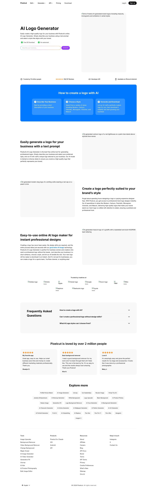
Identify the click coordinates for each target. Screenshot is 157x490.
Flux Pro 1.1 (98, 413)
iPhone (128, 79)
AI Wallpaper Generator (80, 408)
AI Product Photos (117, 398)
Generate (41, 3)
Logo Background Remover (74, 403)
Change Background (27, 448)
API (50, 3)
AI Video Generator (26, 457)
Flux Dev (87, 413)
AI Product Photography (28, 468)
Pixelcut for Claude (56, 439)
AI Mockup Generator (58, 398)
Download (68, 3)
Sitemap (82, 471)
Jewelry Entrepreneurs (40, 398)
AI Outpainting (65, 413)
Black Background (102, 398)
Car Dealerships (86, 393)
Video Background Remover (30, 445)
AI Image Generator (63, 393)
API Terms (83, 459)
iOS (51, 442)
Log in (124, 3)
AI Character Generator (46, 408)
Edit (31, 3)
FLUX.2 (54, 413)
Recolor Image (100, 393)
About (82, 439)
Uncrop (75, 393)
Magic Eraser (24, 451)
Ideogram (118, 413)
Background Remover (27, 442)
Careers (82, 445)
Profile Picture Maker (46, 393)
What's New (84, 468)
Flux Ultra (108, 413)
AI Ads (22, 465)
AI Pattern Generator (98, 408)
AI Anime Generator (63, 408)
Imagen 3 (78, 418)
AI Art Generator (113, 408)
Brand (82, 454)
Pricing (58, 3)
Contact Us (113, 445)
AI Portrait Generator (42, 413)
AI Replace (77, 413)
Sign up (132, 3)
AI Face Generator (91, 403)
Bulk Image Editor (26, 471)
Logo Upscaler (88, 398)
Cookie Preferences (86, 465)
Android (134, 79)
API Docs (83, 451)
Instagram (113, 439)
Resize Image (45, 403)
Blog (81, 448)
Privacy (82, 462)
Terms (82, 457)
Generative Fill (57, 403)
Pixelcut (23, 3)
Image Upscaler (25, 439)
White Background (74, 398)
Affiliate (82, 442)
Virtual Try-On (112, 393)
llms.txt (82, 474)
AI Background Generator (109, 403)
